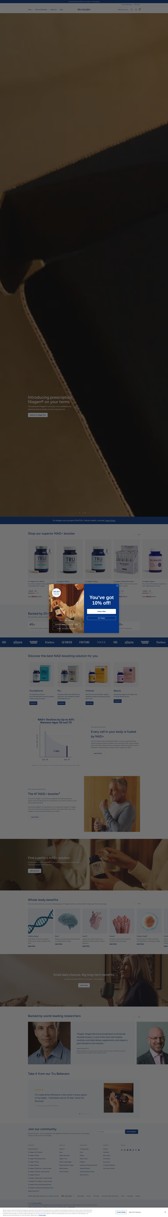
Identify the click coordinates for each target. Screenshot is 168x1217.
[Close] (165, 1212)
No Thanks (101, 618)
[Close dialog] (117, 585)
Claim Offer (101, 611)
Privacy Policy (42, 1215)
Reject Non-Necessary (135, 1212)
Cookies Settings (121, 1212)
